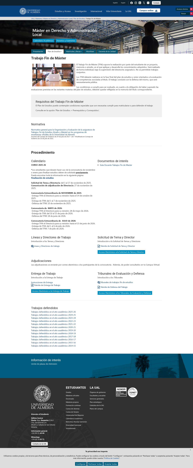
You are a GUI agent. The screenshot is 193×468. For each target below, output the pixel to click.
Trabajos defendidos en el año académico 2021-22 (53, 324)
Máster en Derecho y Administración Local (57, 18)
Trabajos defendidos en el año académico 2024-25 (53, 314)
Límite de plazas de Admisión (44, 363)
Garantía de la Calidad (107, 51)
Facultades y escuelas (97, 395)
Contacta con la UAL (39, 444)
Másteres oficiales (72, 395)
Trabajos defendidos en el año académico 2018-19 (53, 333)
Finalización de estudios (42, 177)
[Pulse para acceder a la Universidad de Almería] (42, 397)
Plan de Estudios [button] (54, 51)
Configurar (81, 464)
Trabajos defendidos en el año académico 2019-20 (53, 330)
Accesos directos (182, 9)
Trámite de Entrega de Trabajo (47, 285)
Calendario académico (74, 418)
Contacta (156, 3)
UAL (32, 18)
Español (115, 3)
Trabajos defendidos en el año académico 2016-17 (53, 339)
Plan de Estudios (79, 18)
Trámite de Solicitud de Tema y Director (117, 246)
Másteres (39, 18)
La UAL (128, 11)
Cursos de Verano (72, 412)
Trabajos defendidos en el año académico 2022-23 (53, 321)
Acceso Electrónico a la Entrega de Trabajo (50, 291)
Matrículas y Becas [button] (73, 51)
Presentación (38, 51)
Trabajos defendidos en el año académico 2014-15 (53, 345)
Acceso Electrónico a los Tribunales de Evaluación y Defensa (125, 293)
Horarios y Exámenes (66, 40)
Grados (68, 392)
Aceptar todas (111, 464)
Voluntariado (71, 428)
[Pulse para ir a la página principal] (30, 11)
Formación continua (73, 405)
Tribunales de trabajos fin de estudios (116, 282)
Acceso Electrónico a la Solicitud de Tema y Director (121, 252)
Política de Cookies (111, 458)
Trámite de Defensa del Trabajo (114, 287)
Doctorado (70, 399)
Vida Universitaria (113, 11)
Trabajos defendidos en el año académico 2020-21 (53, 327)
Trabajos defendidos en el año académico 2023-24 (53, 317)
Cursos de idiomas (72, 409)
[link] (156, 2)
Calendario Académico (43, 40)
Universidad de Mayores (75, 415)
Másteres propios (72, 402)
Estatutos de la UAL (97, 405)
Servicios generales (97, 399)
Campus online (147, 10)
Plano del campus (96, 409)
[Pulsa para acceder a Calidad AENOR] (126, 392)
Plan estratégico (96, 402)
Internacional (96, 11)
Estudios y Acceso (63, 11)
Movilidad (90, 51)
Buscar (183, 13)
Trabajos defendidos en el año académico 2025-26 (53, 311)
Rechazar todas (95, 464)
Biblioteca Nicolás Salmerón (76, 422)
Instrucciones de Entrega (42, 282)
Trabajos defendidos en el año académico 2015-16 (53, 342)
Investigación (81, 11)
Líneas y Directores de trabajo (47, 246)
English (123, 3)
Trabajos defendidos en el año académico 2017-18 (53, 336)
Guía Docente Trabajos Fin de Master (116, 165)
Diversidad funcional (73, 425)
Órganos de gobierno (98, 392)
